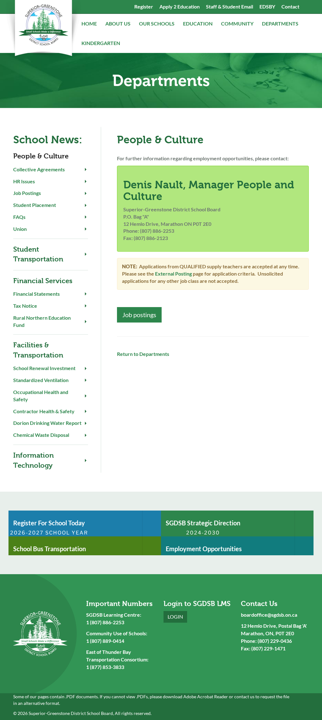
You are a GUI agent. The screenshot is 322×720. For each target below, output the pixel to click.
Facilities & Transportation (38, 350)
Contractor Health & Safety (44, 411)
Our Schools (157, 23)
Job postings (139, 314)
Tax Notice (25, 306)
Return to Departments (143, 354)
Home (89, 23)
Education (198, 23)
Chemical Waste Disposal (41, 435)
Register (143, 6)
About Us (118, 23)
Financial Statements (36, 294)
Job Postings (27, 193)
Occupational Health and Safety (40, 395)
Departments (280, 23)
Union (20, 229)
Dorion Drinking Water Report (47, 423)
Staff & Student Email (229, 6)
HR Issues (24, 181)
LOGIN (175, 617)
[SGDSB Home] (43, 29)
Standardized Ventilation (41, 380)
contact (241, 696)
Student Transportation (38, 254)
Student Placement (34, 205)
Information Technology (33, 460)
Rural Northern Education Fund (42, 321)
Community (237, 23)
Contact (290, 6)
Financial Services (42, 281)
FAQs (19, 217)
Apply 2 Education (179, 6)
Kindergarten (101, 43)
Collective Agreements (39, 169)
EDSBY (267, 6)
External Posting (173, 274)
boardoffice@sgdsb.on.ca (269, 615)
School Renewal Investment (44, 368)
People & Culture (41, 156)
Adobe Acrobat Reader (205, 696)
